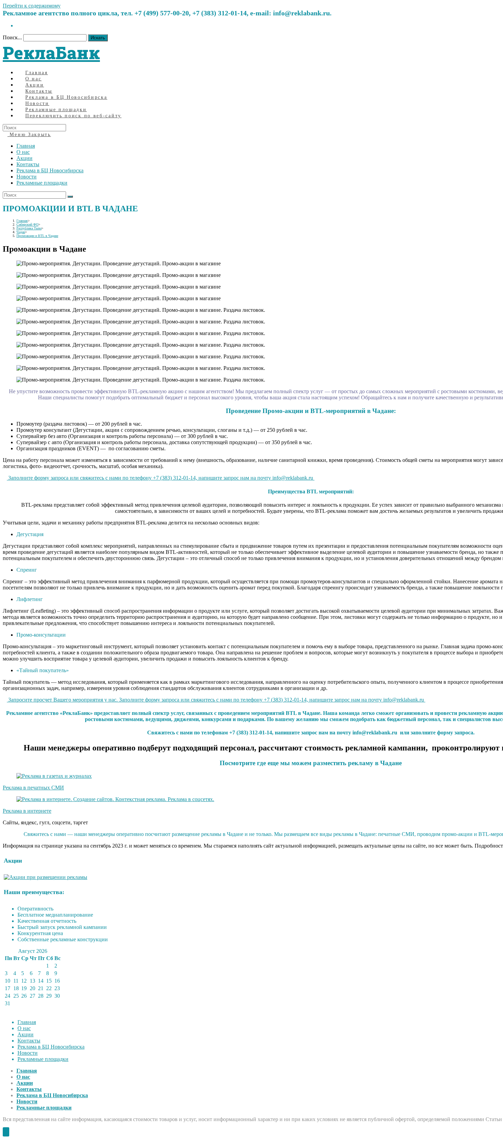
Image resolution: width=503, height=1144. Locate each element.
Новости (26, 176)
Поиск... (12, 37)
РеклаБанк (51, 52)
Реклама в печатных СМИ (33, 787)
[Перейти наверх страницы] (6, 1131)
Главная (25, 146)
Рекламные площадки (41, 183)
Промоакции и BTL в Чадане (37, 236)
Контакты (27, 164)
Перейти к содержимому (32, 6)
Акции (24, 158)
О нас (23, 152)
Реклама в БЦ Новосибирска (49, 170)
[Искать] (70, 197)
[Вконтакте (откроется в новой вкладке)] (18, 25)
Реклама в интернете (27, 811)
